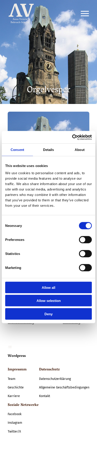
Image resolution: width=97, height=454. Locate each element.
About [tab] (80, 150)
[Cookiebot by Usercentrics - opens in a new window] (72, 137)
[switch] (85, 239)
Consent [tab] (17, 150)
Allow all (48, 287)
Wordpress (17, 356)
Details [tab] (48, 150)
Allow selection (49, 301)
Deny (48, 314)
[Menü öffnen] (84, 13)
